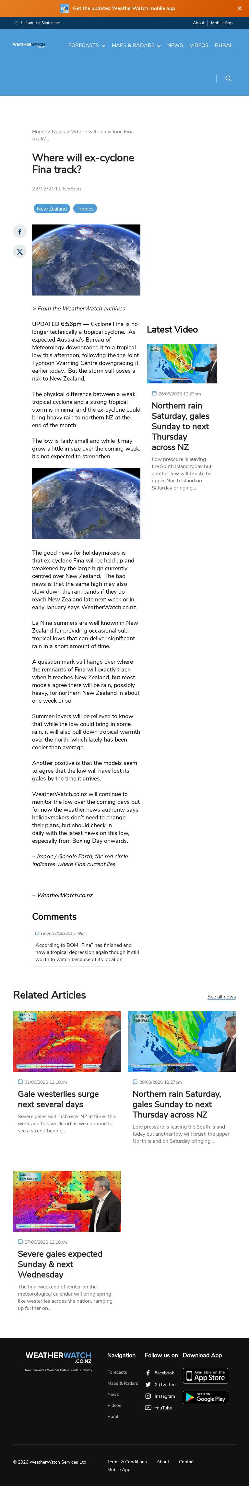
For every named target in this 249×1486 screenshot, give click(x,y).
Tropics (85, 208)
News (175, 45)
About (198, 23)
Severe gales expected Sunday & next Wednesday (60, 1264)
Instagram (165, 1396)
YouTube (163, 1408)
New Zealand (52, 208)
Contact (187, 1462)
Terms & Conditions (127, 1462)
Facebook (164, 1373)
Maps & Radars (133, 45)
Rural (224, 45)
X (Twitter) (165, 1385)
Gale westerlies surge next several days (58, 1099)
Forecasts (83, 45)
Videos (199, 45)
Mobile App (222, 23)
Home (39, 131)
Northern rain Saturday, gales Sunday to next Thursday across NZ (180, 427)
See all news (222, 997)
